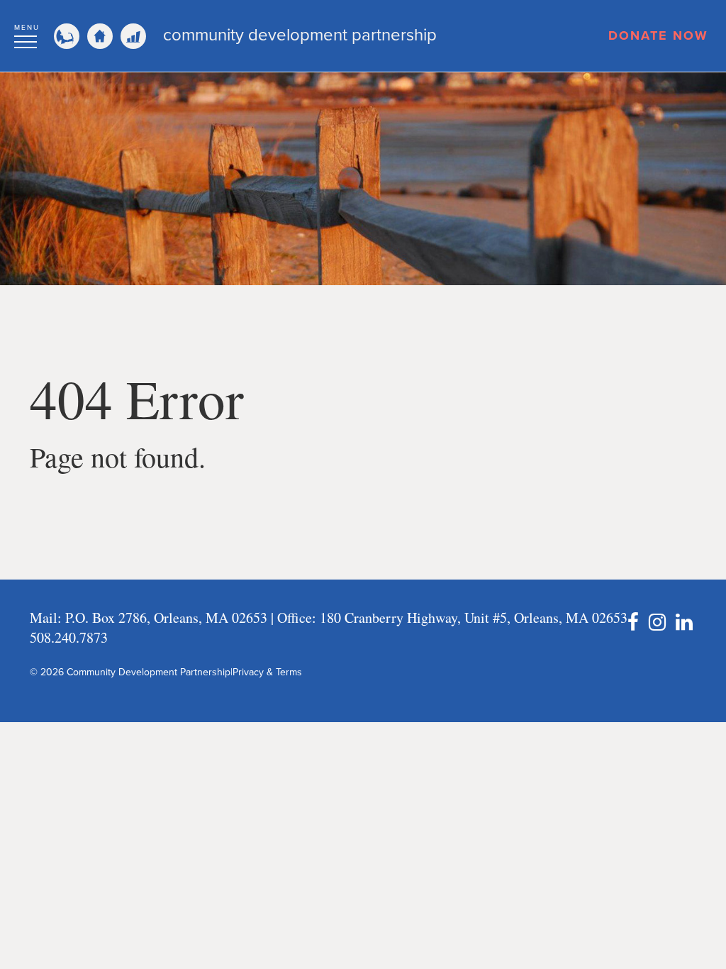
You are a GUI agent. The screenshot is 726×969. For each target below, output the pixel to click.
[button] (27, 34)
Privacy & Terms (267, 672)
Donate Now (658, 35)
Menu (27, 27)
